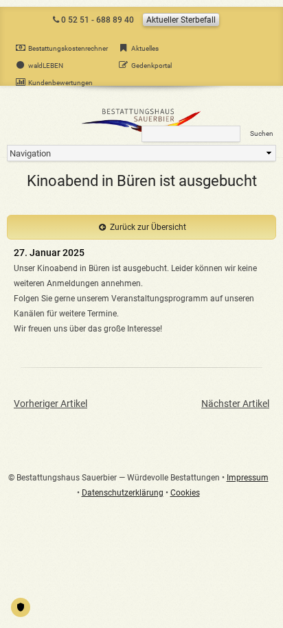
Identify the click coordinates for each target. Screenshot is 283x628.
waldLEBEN (45, 65)
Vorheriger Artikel (50, 403)
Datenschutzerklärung (122, 493)
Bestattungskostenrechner (68, 48)
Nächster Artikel (235, 403)
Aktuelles (145, 48)
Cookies (185, 493)
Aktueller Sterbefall (181, 20)
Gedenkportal (151, 65)
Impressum (248, 477)
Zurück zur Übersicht (148, 227)
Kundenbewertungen (60, 82)
